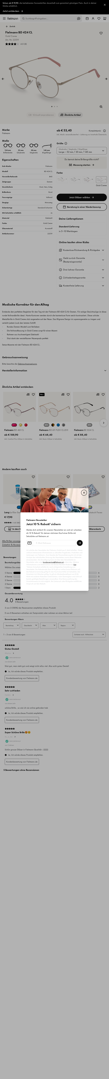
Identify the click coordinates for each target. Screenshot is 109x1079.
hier (75, 565)
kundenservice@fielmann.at (53, 562)
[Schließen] (84, 493)
